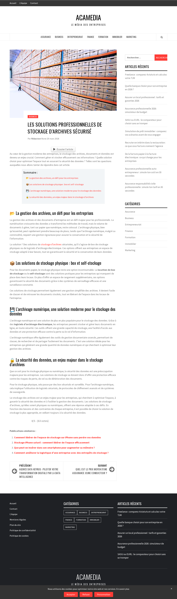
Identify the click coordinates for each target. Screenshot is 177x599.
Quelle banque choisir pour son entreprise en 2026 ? (146, 87)
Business (59, 37)
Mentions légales (18, 519)
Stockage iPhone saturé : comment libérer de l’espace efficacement (51, 442)
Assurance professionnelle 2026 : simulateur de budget (141, 110)
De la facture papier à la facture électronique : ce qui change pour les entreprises (143, 157)
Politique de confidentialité (23, 530)
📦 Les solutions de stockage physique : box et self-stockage (55, 184)
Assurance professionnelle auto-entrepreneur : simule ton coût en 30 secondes (143, 172)
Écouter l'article (65, 149)
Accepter (71, 594)
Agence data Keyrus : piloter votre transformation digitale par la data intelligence (39, 471)
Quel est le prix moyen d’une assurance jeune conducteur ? (89, 469)
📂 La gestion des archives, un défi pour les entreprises (52, 178)
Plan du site (15, 525)
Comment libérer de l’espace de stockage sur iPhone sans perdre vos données (57, 437)
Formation (103, 37)
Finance (90, 37)
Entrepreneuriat (75, 37)
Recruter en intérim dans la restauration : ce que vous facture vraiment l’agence (145, 144)
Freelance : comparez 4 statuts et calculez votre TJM (146, 76)
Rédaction (36, 138)
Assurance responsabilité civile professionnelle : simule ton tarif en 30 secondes (144, 187)
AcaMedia (88, 17)
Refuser (86, 594)
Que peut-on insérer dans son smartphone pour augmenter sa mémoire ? (54, 447)
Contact (34, 3)
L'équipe (13, 514)
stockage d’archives (51, 244)
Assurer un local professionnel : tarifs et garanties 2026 (144, 99)
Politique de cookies (19, 535)
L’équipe (23, 3)
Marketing (131, 37)
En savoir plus (122, 589)
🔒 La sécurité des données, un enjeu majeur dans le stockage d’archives (60, 197)
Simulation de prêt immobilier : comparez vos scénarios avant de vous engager (145, 133)
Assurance (46, 37)
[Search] (162, 37)
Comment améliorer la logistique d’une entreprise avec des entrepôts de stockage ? (61, 452)
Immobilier (117, 37)
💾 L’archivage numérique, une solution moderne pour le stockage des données (63, 190)
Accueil (13, 3)
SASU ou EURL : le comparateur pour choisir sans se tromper (143, 121)
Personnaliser (103, 594)
